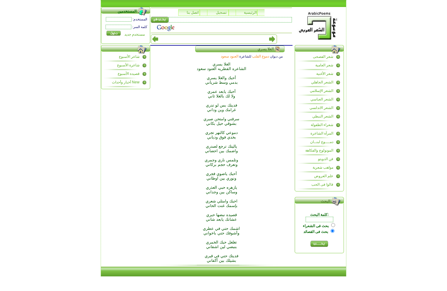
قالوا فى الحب (322, 184)
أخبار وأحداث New (126, 82)
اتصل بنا (193, 12)
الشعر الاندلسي (321, 108)
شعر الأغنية (324, 74)
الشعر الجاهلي (322, 82)
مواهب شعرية (323, 167)
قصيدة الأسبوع (129, 74)
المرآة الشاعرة (321, 133)
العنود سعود (229, 56)
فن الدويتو (325, 159)
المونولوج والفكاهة (319, 150)
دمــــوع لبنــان (321, 142)
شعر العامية (324, 65)
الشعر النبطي (322, 116)
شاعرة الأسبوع (128, 65)
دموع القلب (260, 56)
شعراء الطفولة (322, 125)
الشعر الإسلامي (321, 91)
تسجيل (221, 12)
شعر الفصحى (323, 56)
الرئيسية (250, 12)
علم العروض (323, 176)
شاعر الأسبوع (129, 56)
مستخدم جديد (134, 34)
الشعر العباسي (321, 99)
